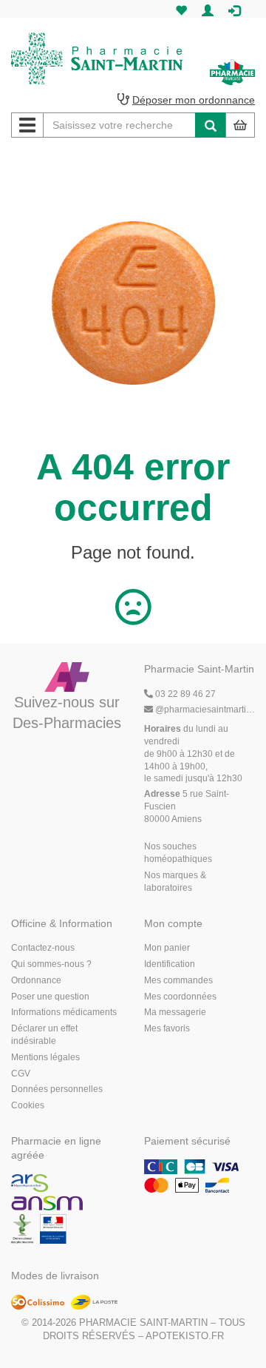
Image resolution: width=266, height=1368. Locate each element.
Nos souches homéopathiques (178, 852)
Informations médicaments (64, 1012)
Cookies (27, 1105)
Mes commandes (178, 980)
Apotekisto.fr (185, 1335)
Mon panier (167, 948)
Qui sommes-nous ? (51, 964)
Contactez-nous (43, 948)
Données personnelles (57, 1089)
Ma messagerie (175, 1012)
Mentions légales (45, 1057)
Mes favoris (167, 1028)
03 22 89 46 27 (184, 694)
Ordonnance (36, 980)
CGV (20, 1073)
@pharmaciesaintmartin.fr (205, 709)
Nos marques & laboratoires (175, 881)
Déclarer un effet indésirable (44, 1034)
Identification (169, 964)
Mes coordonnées (180, 996)
